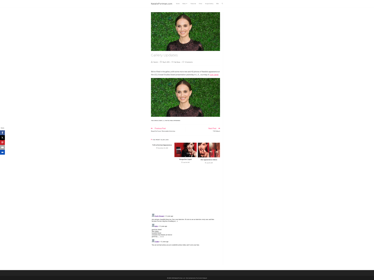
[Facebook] (2, 132)
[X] (2, 137)
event (160, 120)
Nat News (177, 62)
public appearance (175, 120)
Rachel (155, 62)
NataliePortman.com (161, 3)
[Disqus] (185, 237)
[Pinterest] (2, 142)
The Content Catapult (201, 278)
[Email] (2, 147)
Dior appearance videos (209, 160)
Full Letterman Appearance (162, 145)
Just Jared (214, 74)
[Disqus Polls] (185, 188)
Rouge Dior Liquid (185, 159)
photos (167, 120)
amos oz (156, 120)
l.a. (164, 120)
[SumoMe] (2, 152)
